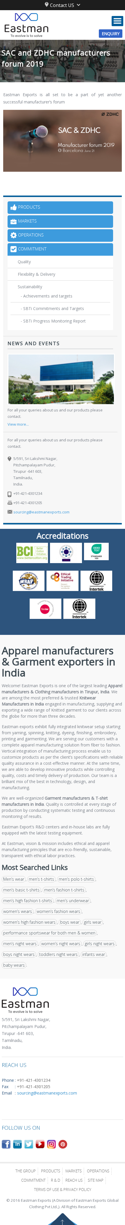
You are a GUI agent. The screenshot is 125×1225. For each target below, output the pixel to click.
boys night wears (19, 954)
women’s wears (17, 911)
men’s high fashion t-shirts (27, 900)
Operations (98, 1172)
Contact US (62, 5)
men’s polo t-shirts (76, 879)
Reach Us (74, 1181)
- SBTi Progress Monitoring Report (53, 321)
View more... (18, 424)
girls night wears (100, 943)
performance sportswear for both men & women (49, 933)
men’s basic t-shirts (21, 890)
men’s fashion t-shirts (64, 890)
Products (50, 1172)
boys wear (69, 922)
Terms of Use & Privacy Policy (62, 1190)
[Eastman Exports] (62, 25)
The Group (25, 1172)
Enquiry (110, 33)
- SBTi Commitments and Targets (52, 308)
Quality (24, 261)
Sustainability (30, 286)
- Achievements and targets (46, 296)
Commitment (33, 1181)
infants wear (93, 954)
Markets (73, 1172)
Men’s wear (13, 879)
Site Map (95, 1181)
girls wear (92, 922)
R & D (55, 1181)
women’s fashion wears (58, 911)
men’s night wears (20, 943)
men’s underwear (73, 900)
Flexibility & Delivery (36, 274)
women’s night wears (60, 943)
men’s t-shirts (41, 879)
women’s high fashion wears (29, 922)
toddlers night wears (58, 954)
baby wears (14, 965)
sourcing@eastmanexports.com (41, 512)
